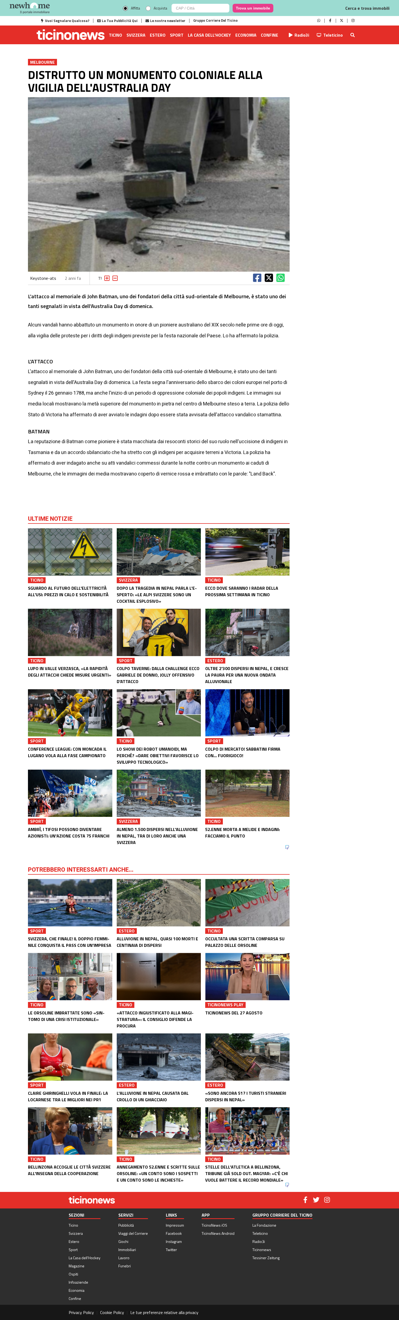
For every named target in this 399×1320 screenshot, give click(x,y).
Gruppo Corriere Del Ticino (215, 20)
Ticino (115, 35)
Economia (245, 35)
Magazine (76, 1266)
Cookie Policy (112, 1312)
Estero (158, 35)
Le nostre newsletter (167, 20)
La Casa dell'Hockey (209, 35)
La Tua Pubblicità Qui (120, 20)
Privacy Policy (81, 1312)
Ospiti (73, 1274)
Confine (269, 35)
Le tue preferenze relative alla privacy (164, 1312)
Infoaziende (78, 1282)
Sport (176, 35)
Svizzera (135, 35)
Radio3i (301, 35)
